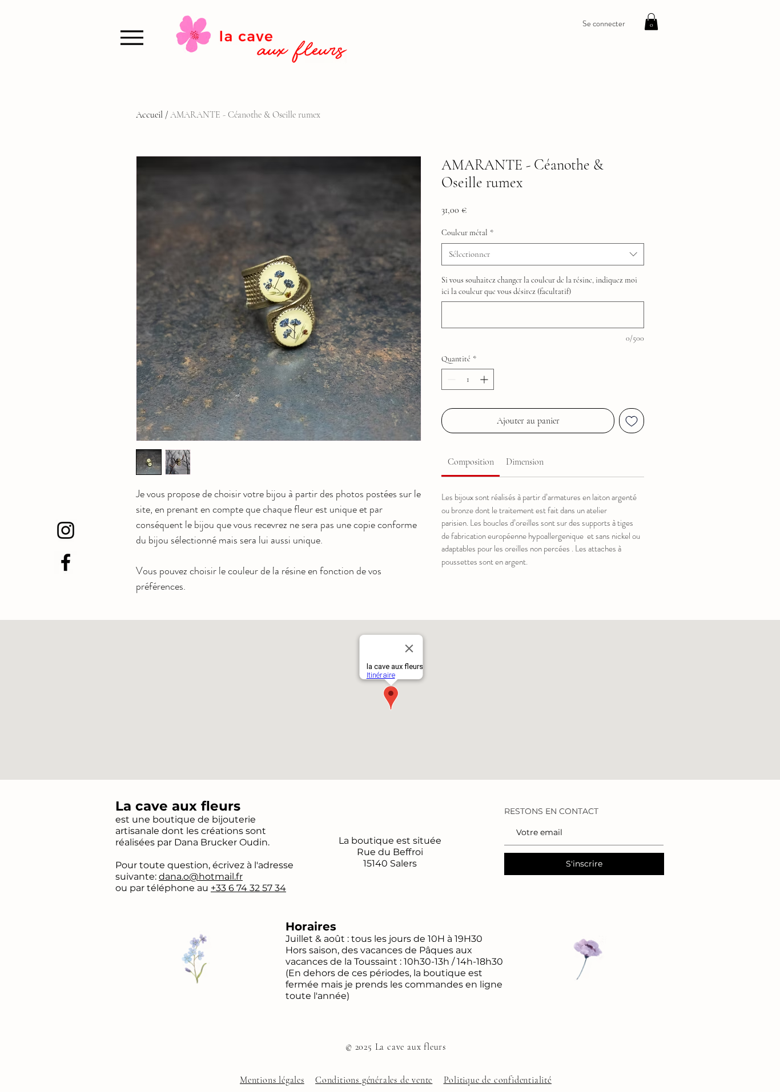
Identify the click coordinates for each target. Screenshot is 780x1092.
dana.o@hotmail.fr (201, 876)
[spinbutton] (467, 379)
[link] (471, 462)
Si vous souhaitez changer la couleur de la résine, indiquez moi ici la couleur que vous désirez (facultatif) (539, 285)
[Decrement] (450, 379)
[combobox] (542, 254)
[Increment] (485, 379)
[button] (651, 21)
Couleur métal (467, 232)
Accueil (149, 114)
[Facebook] (65, 562)
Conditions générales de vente (373, 1080)
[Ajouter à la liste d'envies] (631, 420)
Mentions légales (272, 1080)
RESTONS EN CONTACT (551, 811)
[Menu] (131, 37)
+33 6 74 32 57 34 (248, 888)
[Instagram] (65, 530)
